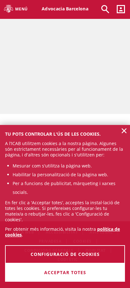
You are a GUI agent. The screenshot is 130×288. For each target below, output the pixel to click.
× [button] (124, 130)
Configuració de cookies (65, 254)
